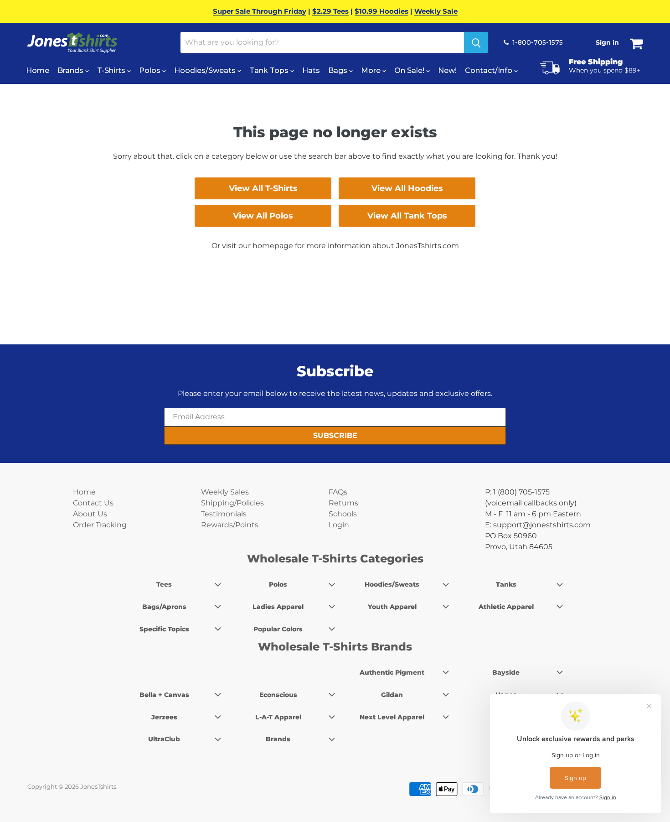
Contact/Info (489, 70)
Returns (343, 503)
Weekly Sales (225, 492)
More (371, 70)
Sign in (607, 42)
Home (37, 70)
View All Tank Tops (407, 216)
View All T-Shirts (263, 188)
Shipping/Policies (232, 503)
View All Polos (263, 216)
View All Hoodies (407, 188)
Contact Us (93, 503)
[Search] (476, 42)
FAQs (338, 492)
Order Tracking (100, 524)
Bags (338, 70)
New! (447, 70)
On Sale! (410, 70)
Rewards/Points (229, 524)
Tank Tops (269, 70)
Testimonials (224, 514)
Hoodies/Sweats (205, 70)
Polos (150, 70)
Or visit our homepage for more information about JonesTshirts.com (335, 245)
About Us (90, 514)
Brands (71, 70)
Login (339, 524)
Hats (311, 70)
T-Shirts (112, 70)
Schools (343, 514)
